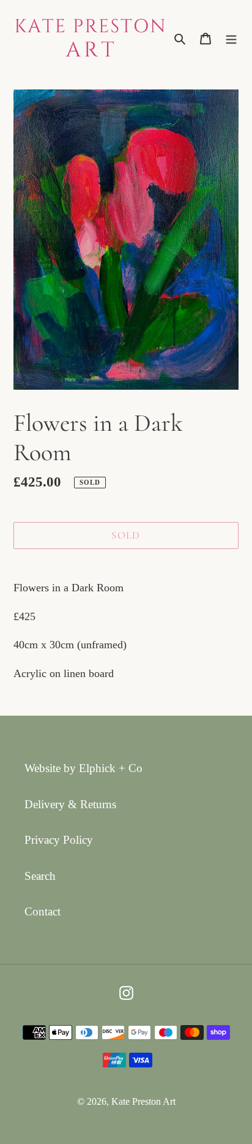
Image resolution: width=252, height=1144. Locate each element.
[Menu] (231, 38)
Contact (42, 911)
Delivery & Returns (70, 804)
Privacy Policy (58, 839)
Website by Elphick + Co (83, 768)
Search (40, 875)
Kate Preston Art (143, 1101)
